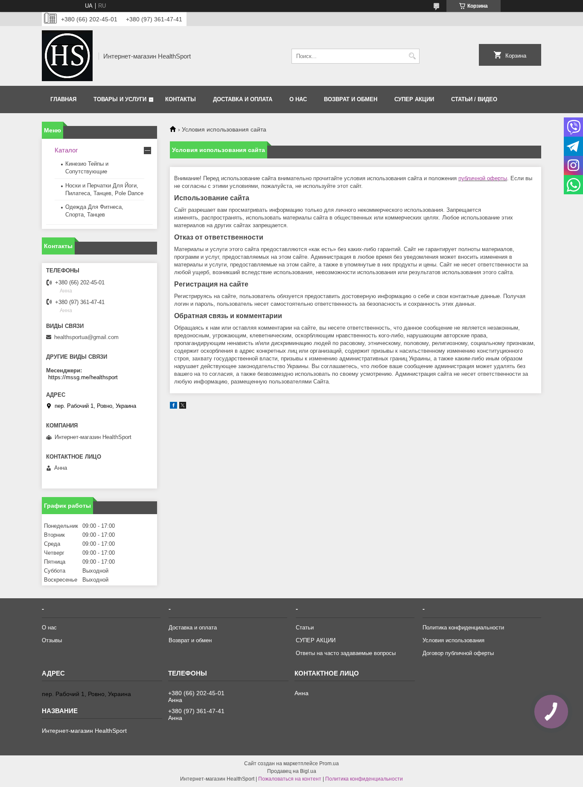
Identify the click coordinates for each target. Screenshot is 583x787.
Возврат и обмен (350, 99)
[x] (182, 407)
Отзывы (52, 640)
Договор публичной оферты (458, 653)
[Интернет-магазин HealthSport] (67, 56)
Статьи (305, 627)
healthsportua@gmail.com (86, 337)
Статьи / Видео (474, 99)
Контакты (180, 99)
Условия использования (453, 640)
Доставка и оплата (242, 99)
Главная (63, 99)
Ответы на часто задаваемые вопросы (346, 653)
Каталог (66, 150)
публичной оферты (482, 178)
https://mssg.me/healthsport (83, 377)
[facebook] (173, 407)
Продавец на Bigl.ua (291, 771)
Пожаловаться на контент (289, 779)
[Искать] (412, 56)
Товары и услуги (119, 99)
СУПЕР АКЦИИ (414, 99)
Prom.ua (329, 764)
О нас (298, 99)
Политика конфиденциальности (463, 627)
